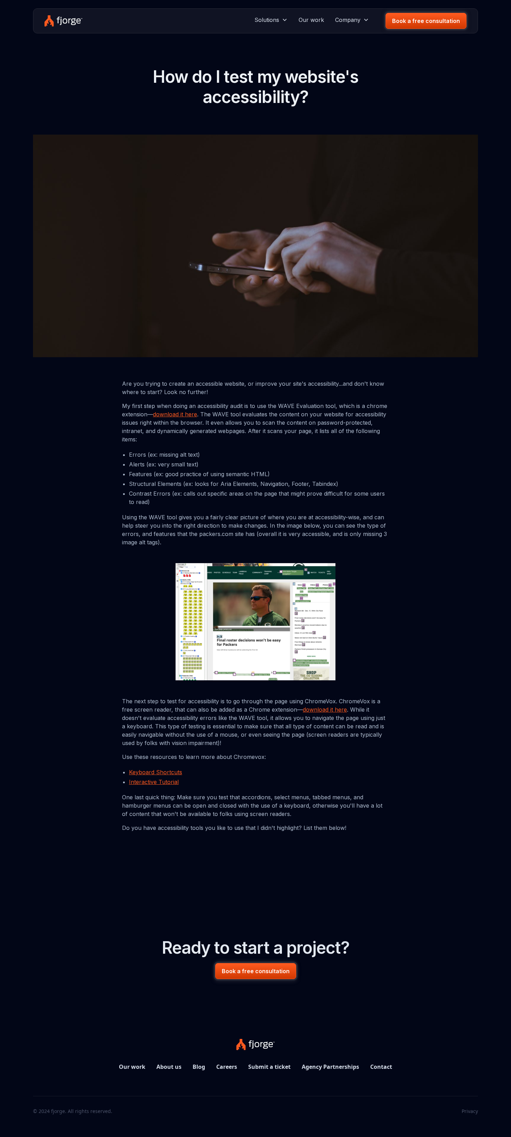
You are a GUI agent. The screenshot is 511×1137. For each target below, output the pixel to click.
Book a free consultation (426, 20)
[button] (271, 20)
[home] (63, 21)
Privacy (470, 1111)
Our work (311, 19)
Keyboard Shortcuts (155, 772)
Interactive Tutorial (154, 781)
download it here (175, 414)
